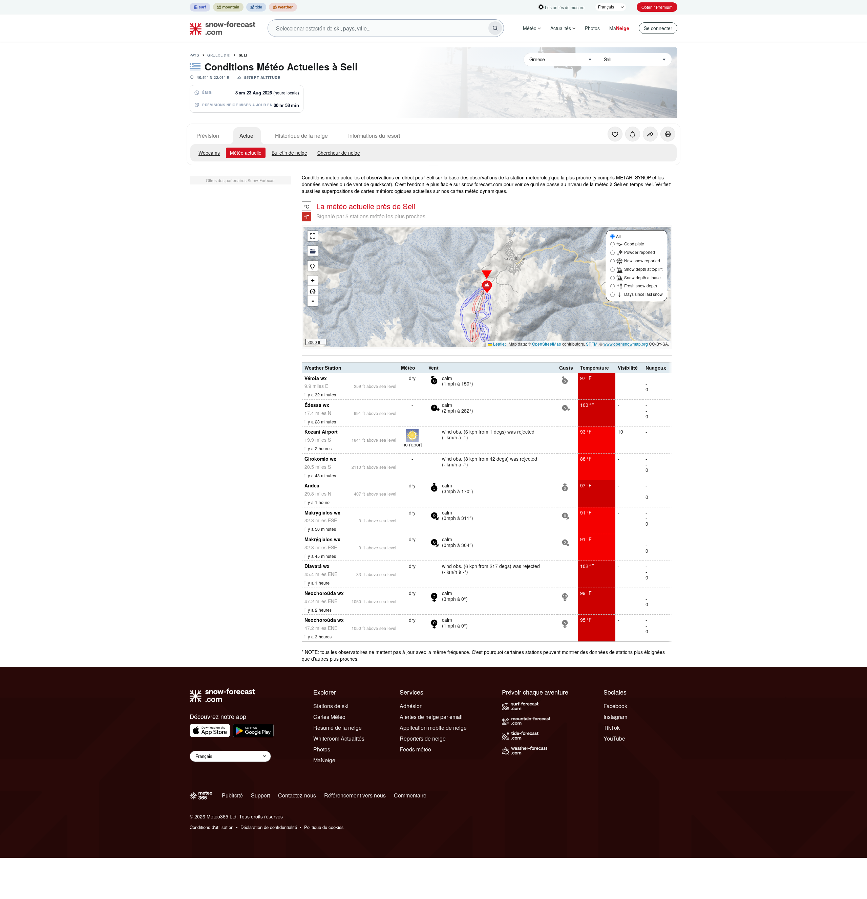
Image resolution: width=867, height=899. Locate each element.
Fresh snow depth (640, 285)
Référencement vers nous (355, 795)
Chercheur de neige (338, 152)
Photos (592, 28)
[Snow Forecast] (220, 28)
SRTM (591, 344)
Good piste (634, 243)
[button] (487, 286)
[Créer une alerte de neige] (632, 134)
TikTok (612, 727)
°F (306, 217)
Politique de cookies (324, 827)
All (618, 236)
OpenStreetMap (546, 344)
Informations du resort (374, 135)
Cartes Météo (329, 717)
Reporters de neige (423, 738)
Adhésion (411, 706)
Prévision (207, 135)
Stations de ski (330, 706)
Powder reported (639, 252)
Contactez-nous (297, 795)
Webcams (209, 152)
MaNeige (324, 760)
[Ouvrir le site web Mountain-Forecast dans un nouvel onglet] (228, 7)
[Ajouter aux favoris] (615, 134)
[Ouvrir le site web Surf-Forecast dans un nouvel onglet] (200, 7)
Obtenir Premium (657, 7)
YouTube (614, 738)
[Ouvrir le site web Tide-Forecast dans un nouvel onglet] (256, 7)
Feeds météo (415, 749)
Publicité (232, 795)
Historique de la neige (301, 135)
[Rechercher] (495, 28)
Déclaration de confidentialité (268, 827)
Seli (243, 55)
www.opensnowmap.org (626, 344)
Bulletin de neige (289, 152)
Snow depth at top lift (643, 269)
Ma (619, 28)
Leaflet (499, 344)
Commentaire (410, 795)
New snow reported (642, 260)
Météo (529, 28)
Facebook (615, 706)
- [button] (313, 300)
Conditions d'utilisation (211, 827)
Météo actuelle (245, 152)
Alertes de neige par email (431, 717)
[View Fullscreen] (313, 236)
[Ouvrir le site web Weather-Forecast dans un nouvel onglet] (283, 7)
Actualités (560, 28)
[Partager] (650, 134)
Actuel (247, 135)
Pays (194, 55)
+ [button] (313, 280)
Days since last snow (643, 294)
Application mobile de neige (433, 727)
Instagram (615, 717)
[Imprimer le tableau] (667, 134)
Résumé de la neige (337, 727)
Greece (219, 55)
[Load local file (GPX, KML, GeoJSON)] (313, 251)
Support (260, 795)
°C (306, 206)
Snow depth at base (642, 277)
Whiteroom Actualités (338, 738)
